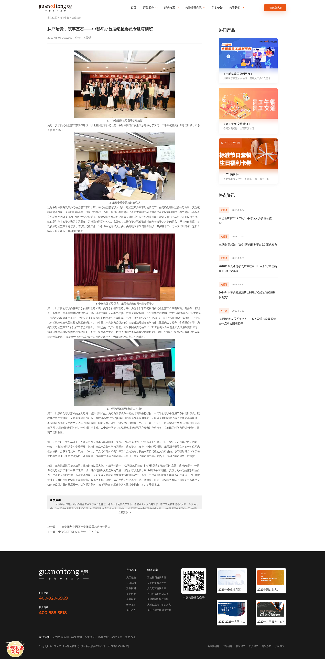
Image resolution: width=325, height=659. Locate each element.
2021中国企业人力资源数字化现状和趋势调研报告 (270, 589)
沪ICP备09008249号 (118, 646)
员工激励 (131, 577)
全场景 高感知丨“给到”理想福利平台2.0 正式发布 (248, 244)
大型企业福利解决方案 (159, 604)
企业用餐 (131, 593)
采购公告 (217, 7)
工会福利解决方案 (156, 577)
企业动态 (76, 17)
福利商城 (103, 637)
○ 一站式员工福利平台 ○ (238, 73)
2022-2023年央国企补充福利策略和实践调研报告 (231, 621)
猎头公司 (76, 637)
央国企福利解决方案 (158, 593)
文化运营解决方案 (156, 588)
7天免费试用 (275, 7)
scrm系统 (117, 637)
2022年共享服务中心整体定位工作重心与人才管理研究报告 (270, 621)
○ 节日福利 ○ (231, 174)
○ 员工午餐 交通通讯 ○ (237, 124)
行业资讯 (90, 637)
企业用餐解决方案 (156, 583)
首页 (133, 7)
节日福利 (131, 583)
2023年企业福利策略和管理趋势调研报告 (231, 589)
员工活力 (131, 610)
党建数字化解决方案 (158, 599)
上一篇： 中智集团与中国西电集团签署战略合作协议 (78, 526)
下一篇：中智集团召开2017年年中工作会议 (73, 531)
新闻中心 (64, 17)
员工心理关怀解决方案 (159, 610)
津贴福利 (131, 588)
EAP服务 (131, 604)
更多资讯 (130, 637)
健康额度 (131, 599)
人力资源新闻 (60, 637)
